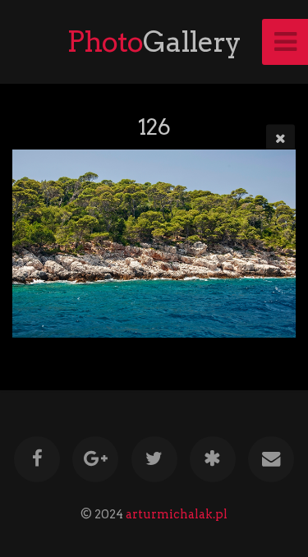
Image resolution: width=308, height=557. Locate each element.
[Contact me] (271, 459)
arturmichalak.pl (177, 514)
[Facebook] (37, 459)
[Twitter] (154, 459)
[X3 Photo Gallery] (213, 459)
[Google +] (95, 459)
